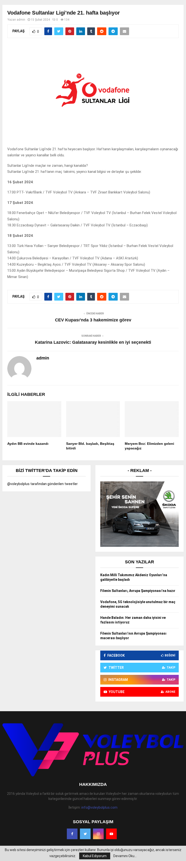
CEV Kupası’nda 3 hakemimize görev (93, 320)
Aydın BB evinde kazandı (27, 444)
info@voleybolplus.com (99, 807)
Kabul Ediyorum (95, 856)
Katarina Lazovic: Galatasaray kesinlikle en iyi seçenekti (93, 342)
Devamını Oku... (125, 856)
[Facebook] (72, 834)
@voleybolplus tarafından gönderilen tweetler (42, 484)
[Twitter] (85, 834)
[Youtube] (111, 834)
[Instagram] (98, 834)
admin (21, 19)
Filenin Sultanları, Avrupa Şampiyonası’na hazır (137, 591)
